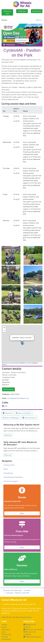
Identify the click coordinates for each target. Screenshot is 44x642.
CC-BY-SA (29, 363)
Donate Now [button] (36, 11)
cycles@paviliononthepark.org (18, 398)
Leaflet (5, 363)
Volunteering (8, 473)
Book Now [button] (22, 11)
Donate (4, 627)
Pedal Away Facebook (33, 637)
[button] (5, 35)
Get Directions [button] (8, 389)
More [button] (22, 513)
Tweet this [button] (8, 413)
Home (4, 20)
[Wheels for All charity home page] (22, 4)
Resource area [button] (7, 12)
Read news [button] (8, 435)
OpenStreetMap (14, 363)
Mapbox (4, 364)
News (6, 469)
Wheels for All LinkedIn (33, 629)
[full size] (11, 255)
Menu (38, 20)
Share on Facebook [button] (24, 413)
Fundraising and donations (13, 477)
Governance (6, 629)
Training (5, 637)
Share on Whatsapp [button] (11, 418)
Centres (4, 625)
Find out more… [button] (22, 40)
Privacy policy (6, 634)
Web (5, 406)
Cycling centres (9, 465)
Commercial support (11, 481)
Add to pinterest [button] (30, 418)
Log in (4, 632)
